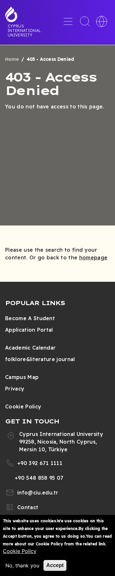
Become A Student (30, 318)
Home (12, 59)
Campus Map (22, 377)
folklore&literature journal (40, 359)
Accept (55, 565)
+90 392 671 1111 (39, 463)
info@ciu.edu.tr (37, 492)
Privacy (14, 388)
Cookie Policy (23, 406)
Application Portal (29, 330)
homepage (93, 257)
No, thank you (22, 565)
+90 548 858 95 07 (39, 478)
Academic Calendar (30, 347)
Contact (27, 507)
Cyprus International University (24, 30)
